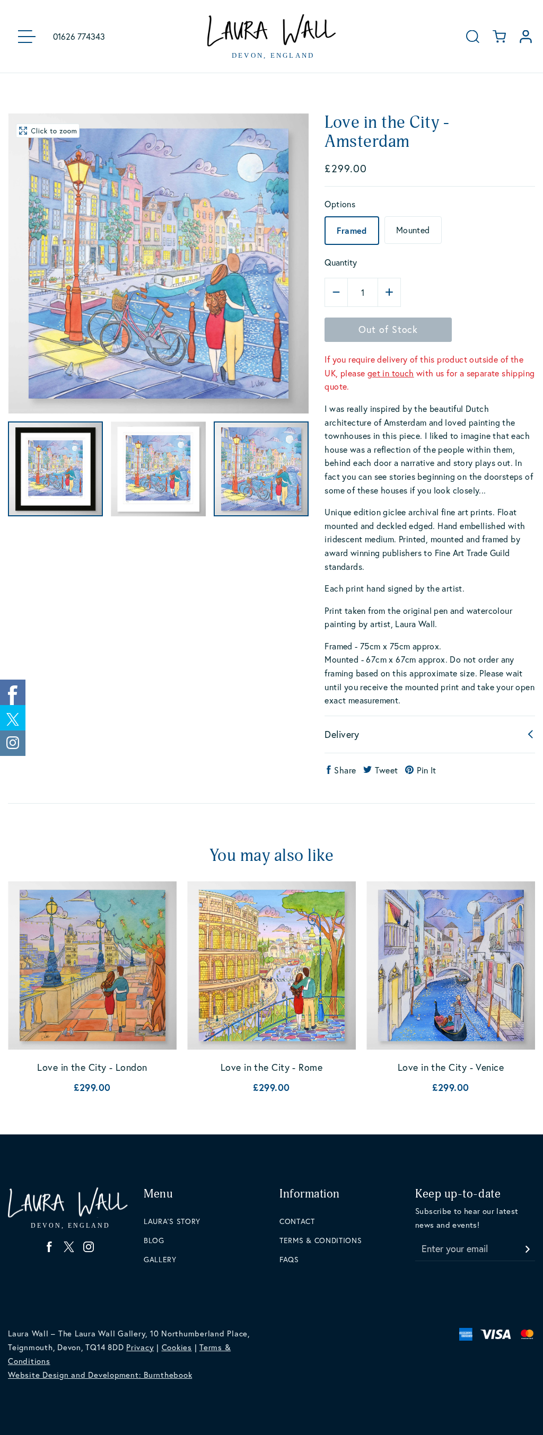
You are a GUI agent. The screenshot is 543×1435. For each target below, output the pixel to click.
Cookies (177, 1347)
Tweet (386, 770)
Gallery (160, 1259)
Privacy (140, 1347)
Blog (154, 1240)
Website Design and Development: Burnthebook (100, 1374)
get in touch (390, 372)
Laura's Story (172, 1221)
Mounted (413, 229)
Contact (297, 1221)
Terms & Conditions (320, 1240)
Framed (351, 230)
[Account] (525, 36)
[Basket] (499, 36)
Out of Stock (388, 329)
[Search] (472, 36)
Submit (527, 1246)
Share (345, 770)
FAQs (289, 1259)
